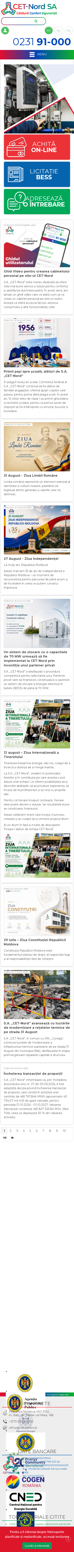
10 (64, 1131)
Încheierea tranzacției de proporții (33, 1074)
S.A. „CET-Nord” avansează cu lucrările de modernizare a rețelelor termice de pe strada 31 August (37, 1027)
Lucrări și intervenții (37, 1545)
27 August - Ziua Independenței (31, 559)
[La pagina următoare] (5, 1137)
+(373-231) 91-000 (21, 1421)
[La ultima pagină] (13, 1137)
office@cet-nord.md (23, 1428)
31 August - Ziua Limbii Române (31, 475)
